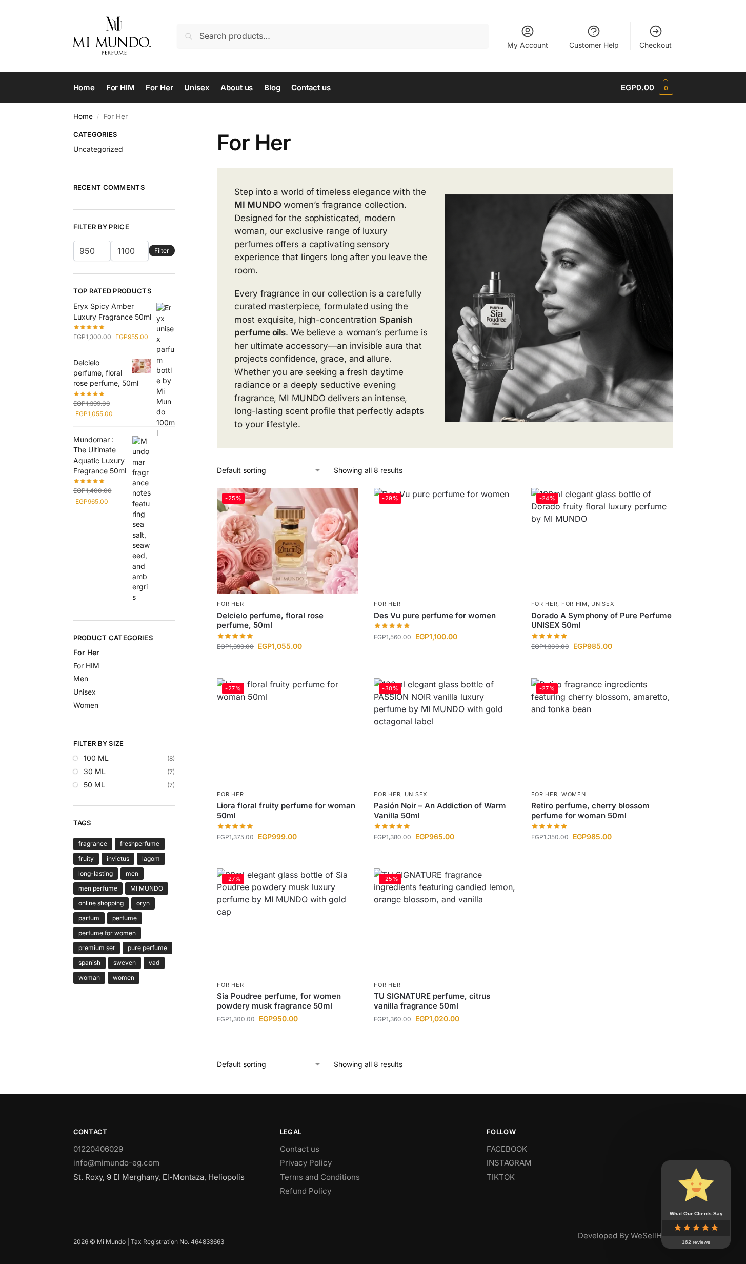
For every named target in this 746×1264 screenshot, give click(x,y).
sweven (124, 962)
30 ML (95, 771)
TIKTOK (501, 1177)
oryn (143, 903)
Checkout (655, 45)
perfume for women (107, 933)
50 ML (94, 784)
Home (83, 116)
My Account (527, 45)
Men (80, 678)
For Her (230, 603)
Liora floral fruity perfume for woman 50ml (286, 811)
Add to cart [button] (288, 667)
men (132, 873)
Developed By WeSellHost (625, 1235)
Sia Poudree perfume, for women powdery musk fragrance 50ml (279, 1001)
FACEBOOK (507, 1149)
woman (89, 977)
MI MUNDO (146, 888)
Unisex (602, 603)
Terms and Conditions (320, 1177)
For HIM (574, 603)
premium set (96, 948)
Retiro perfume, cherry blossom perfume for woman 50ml (590, 811)
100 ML (96, 758)
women (123, 977)
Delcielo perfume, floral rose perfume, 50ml (270, 620)
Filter (161, 250)
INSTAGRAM (509, 1163)
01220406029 (98, 1149)
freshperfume (139, 843)
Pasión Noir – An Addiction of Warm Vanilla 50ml (440, 811)
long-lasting (95, 873)
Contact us (299, 1149)
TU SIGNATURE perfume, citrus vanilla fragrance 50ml (432, 1001)
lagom (151, 858)
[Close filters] (178, 136)
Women (573, 794)
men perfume (97, 888)
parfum (88, 918)
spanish (89, 962)
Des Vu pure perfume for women (435, 615)
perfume (124, 918)
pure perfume (147, 948)
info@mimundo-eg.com (116, 1163)
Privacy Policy (306, 1163)
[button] (647, 87)
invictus (118, 858)
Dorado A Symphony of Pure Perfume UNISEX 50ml (601, 620)
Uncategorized (98, 149)
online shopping (101, 903)
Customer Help (594, 45)
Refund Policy (305, 1191)
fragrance (92, 843)
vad (154, 962)
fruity (86, 858)
